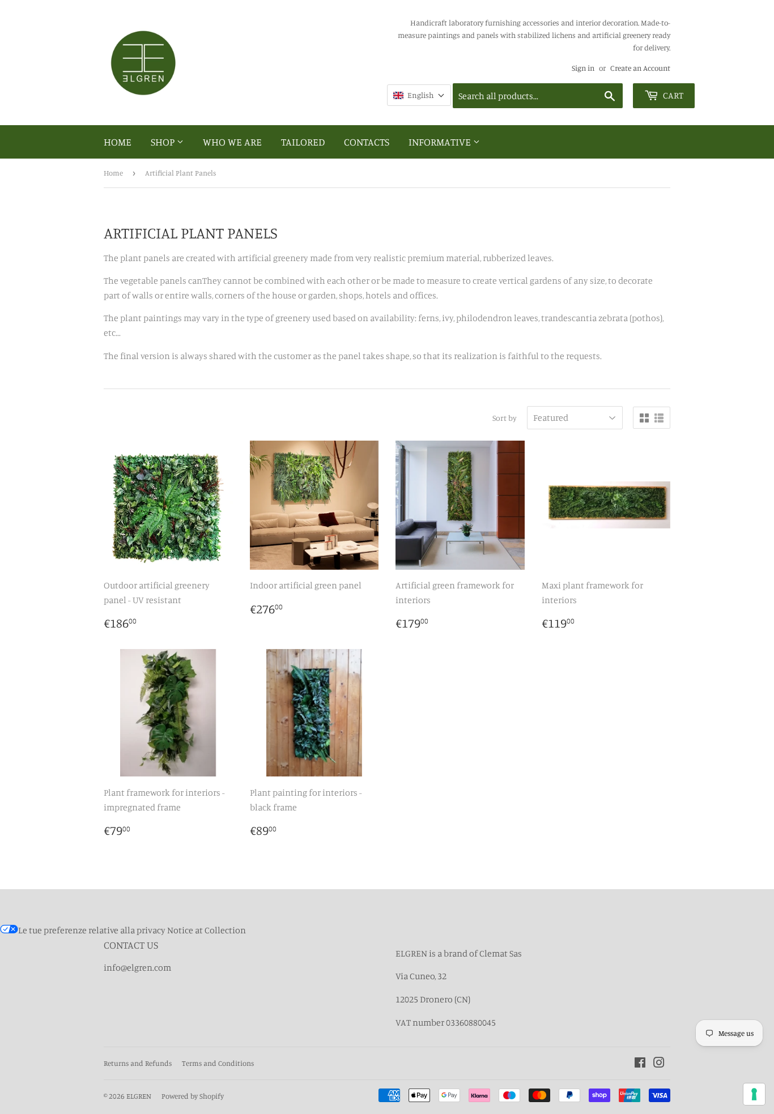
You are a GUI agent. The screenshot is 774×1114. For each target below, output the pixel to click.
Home (117, 141)
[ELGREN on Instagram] (659, 1063)
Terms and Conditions (218, 1063)
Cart (672, 95)
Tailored (303, 141)
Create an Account (640, 67)
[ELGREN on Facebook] (640, 1063)
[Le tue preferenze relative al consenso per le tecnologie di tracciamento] (754, 1094)
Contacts (366, 141)
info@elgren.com (137, 967)
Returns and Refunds (138, 1063)
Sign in (583, 67)
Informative (441, 141)
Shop (164, 141)
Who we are (232, 141)
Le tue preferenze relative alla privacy (91, 930)
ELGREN (138, 1095)
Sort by (504, 417)
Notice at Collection (206, 930)
